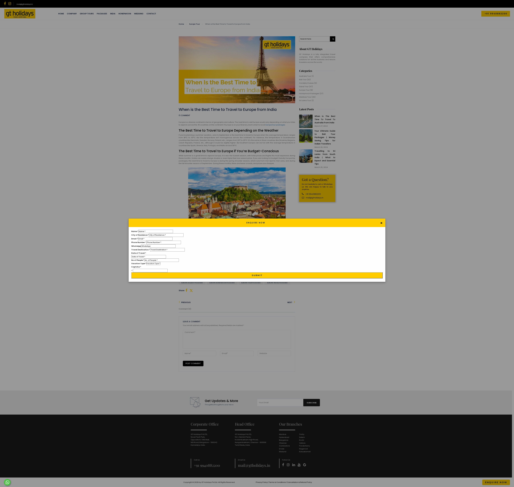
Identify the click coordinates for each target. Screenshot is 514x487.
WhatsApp (136, 246)
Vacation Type (138, 263)
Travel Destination (140, 249)
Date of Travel (138, 253)
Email (134, 238)
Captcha (136, 267)
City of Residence (140, 235)
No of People (137, 260)
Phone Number (138, 242)
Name (134, 231)
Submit (257, 275)
